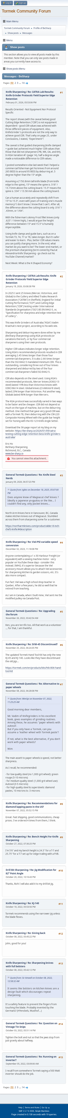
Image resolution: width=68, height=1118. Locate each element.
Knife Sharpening (16, 91)
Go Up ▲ (46, 1107)
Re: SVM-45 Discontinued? (43, 644)
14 (23, 83)
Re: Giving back (36, 933)
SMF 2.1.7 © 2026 (26, 1111)
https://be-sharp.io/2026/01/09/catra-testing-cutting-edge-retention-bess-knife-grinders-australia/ (33, 434)
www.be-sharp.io (14, 453)
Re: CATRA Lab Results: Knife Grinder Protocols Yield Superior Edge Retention (30, 95)
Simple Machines (42, 1111)
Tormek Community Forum (26, 11)
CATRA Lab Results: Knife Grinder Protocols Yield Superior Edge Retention (31, 279)
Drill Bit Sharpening (17, 870)
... (20, 83)
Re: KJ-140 (33, 903)
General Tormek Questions (21, 474)
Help (20, 1107)
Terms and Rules (32, 1107)
